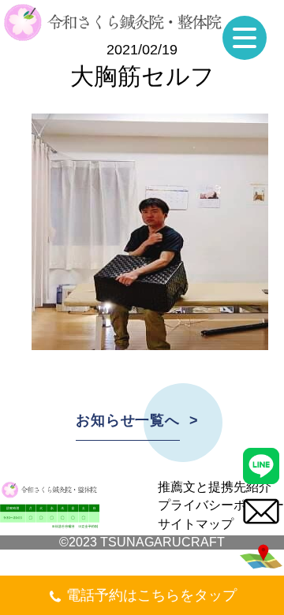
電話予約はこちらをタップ (151, 595)
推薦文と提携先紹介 (214, 487)
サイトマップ (196, 524)
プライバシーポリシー (221, 505)
